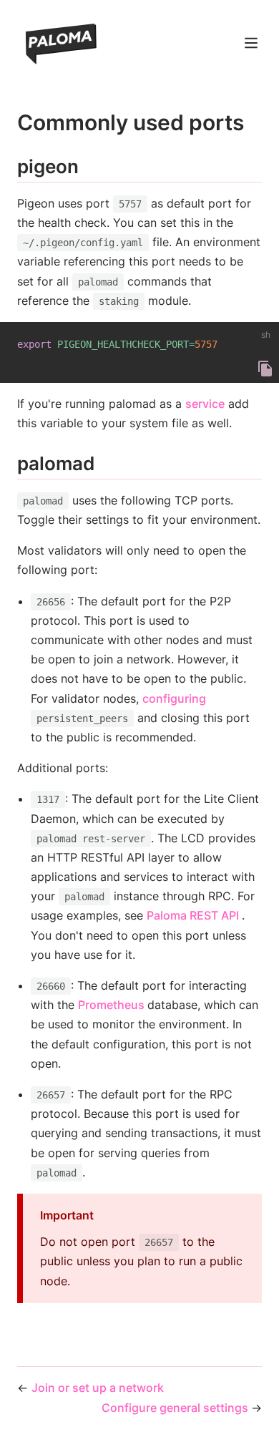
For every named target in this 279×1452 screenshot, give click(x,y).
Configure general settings (176, 1407)
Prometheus (112, 1005)
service (205, 403)
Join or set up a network (97, 1387)
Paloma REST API (194, 915)
